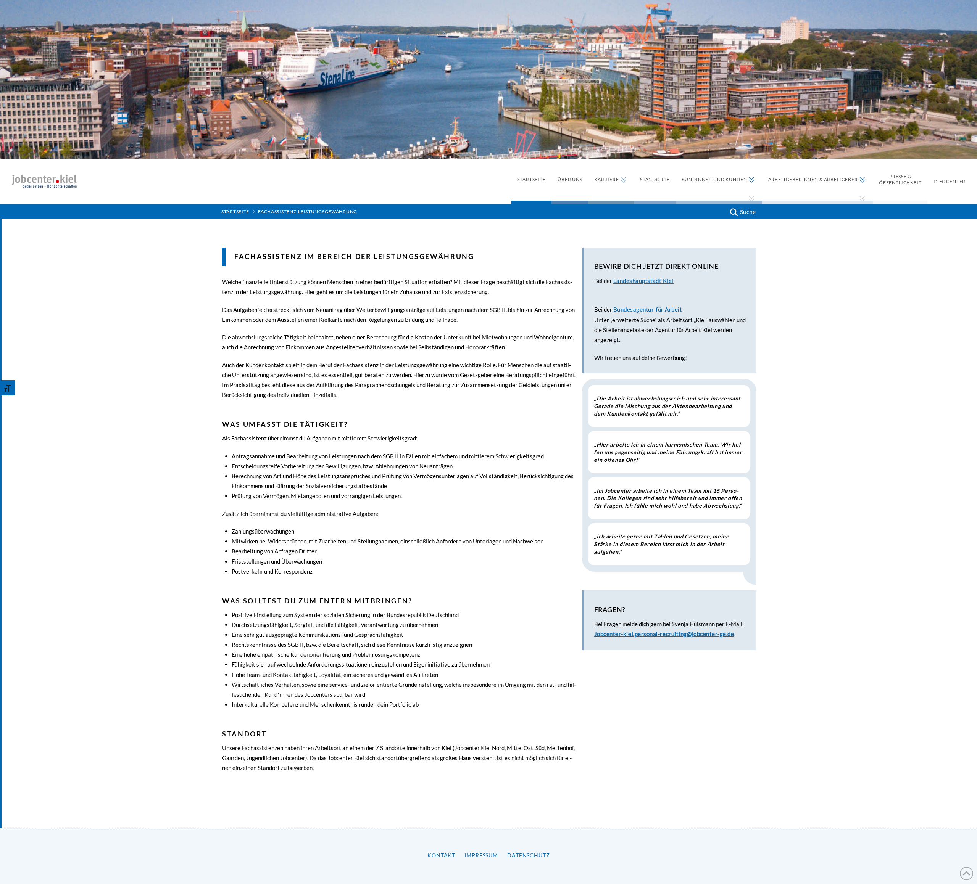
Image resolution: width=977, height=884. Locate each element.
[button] (742, 212)
